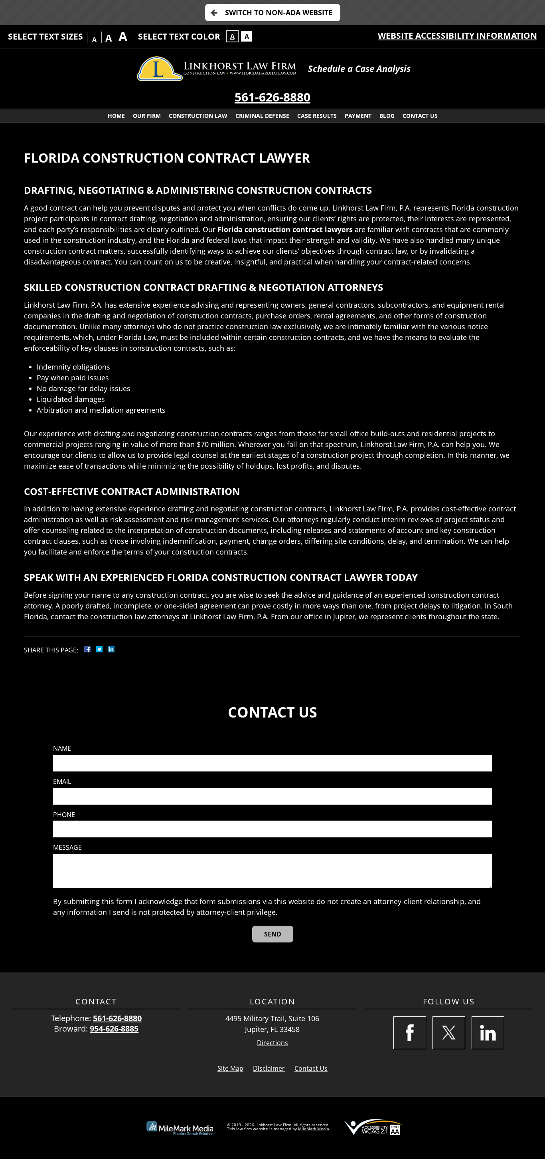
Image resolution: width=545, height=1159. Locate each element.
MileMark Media (313, 1128)
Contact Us (420, 115)
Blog (387, 115)
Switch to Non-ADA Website (278, 12)
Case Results (317, 115)
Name (62, 748)
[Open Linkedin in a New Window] (488, 1032)
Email (62, 781)
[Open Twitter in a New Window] (448, 1032)
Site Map (230, 1068)
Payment (358, 115)
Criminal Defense (262, 115)
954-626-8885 (114, 1028)
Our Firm (147, 115)
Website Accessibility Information (457, 35)
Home (116, 115)
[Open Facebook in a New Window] (409, 1032)
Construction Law (198, 115)
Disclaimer (269, 1068)
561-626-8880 (272, 97)
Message (67, 847)
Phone (64, 815)
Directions (272, 1043)
